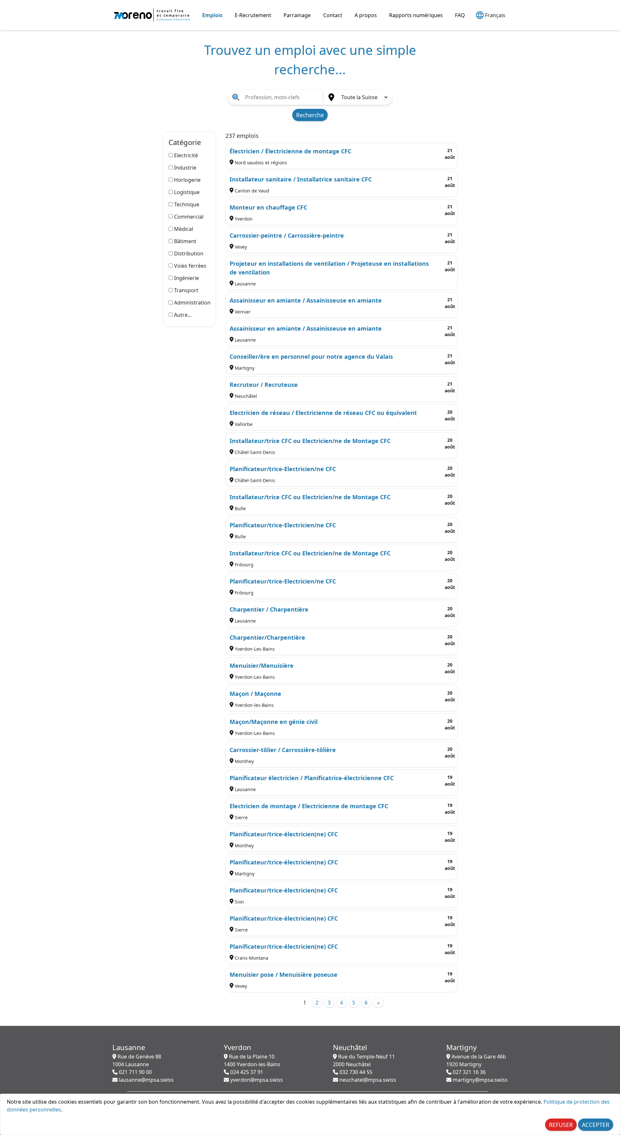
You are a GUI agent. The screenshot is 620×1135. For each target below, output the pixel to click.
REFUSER (561, 1125)
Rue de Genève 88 (136, 1060)
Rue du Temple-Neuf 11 (364, 1060)
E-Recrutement (253, 15)
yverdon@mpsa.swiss (256, 1079)
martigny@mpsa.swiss (479, 1079)
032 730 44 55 (355, 1072)
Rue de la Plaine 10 (252, 1060)
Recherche (310, 115)
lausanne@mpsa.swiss (146, 1079)
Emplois (212, 15)
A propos (366, 15)
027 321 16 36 (468, 1072)
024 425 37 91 (246, 1072)
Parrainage (297, 15)
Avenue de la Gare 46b (476, 1060)
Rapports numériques (416, 15)
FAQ (460, 15)
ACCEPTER (595, 1125)
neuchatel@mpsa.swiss (367, 1079)
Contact (332, 15)
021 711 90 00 (135, 1072)
